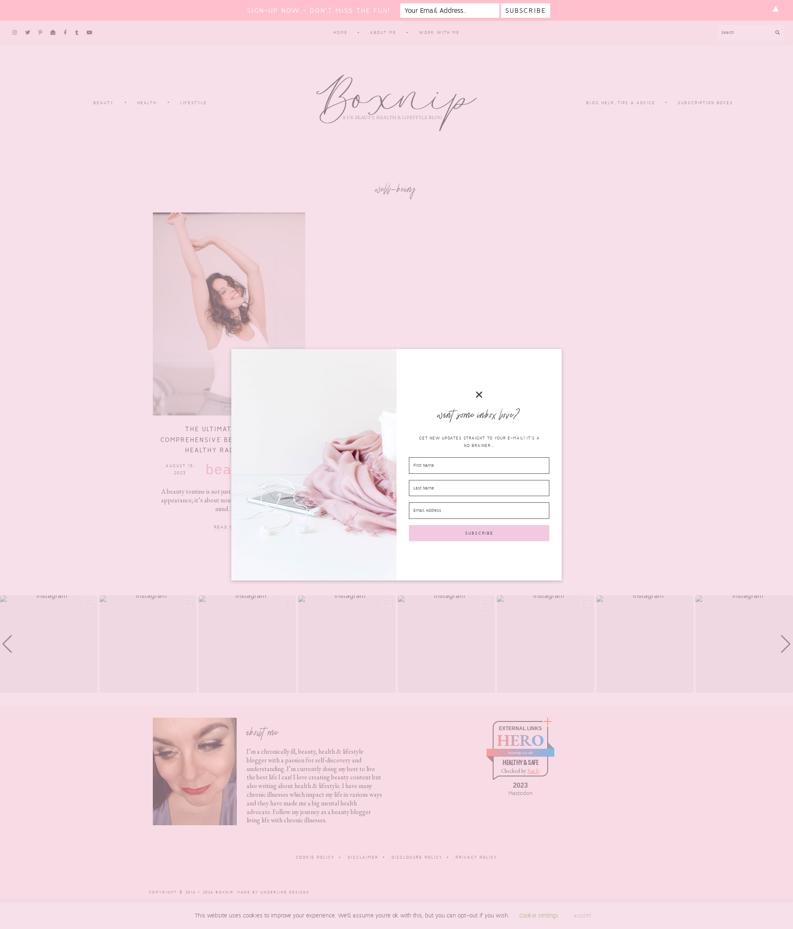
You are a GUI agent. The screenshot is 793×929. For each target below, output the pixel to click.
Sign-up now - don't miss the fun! (318, 10)
